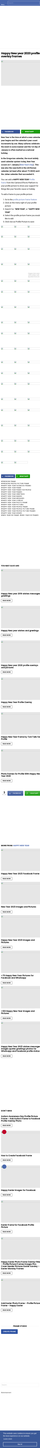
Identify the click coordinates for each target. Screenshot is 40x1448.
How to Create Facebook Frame (16, 1155)
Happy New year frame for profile (17, 490)
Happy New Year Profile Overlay (16, 702)
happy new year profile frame (15, 507)
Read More (7, 600)
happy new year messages (13, 498)
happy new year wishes (12, 513)
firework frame (9, 481)
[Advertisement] (20, 27)
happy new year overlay (13, 500)
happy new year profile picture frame (19, 509)
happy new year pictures (13, 505)
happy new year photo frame (15, 502)
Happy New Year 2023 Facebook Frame (20, 873)
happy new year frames (12, 492)
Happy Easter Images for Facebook (18, 1190)
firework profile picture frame (16, 483)
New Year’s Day (26, 165)
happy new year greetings (14, 494)
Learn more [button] (7, 1439)
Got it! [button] (20, 1444)
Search (37, 3)
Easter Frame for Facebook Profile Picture (17, 1226)
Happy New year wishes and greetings (20, 630)
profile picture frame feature (25, 199)
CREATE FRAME (9, 1331)
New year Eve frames (30, 515)
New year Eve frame (11, 515)
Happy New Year (21, 845)
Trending (4, 1132)
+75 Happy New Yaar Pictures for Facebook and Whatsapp (17, 976)
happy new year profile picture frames (19, 511)
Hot (4, 1167)
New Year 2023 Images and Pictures (18, 906)
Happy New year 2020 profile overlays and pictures (19, 666)
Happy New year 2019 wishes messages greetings (20, 594)
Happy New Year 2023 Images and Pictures (18, 941)
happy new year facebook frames (17, 486)
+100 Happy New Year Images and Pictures (18, 1012)
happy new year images (12, 496)
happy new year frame (12, 488)
